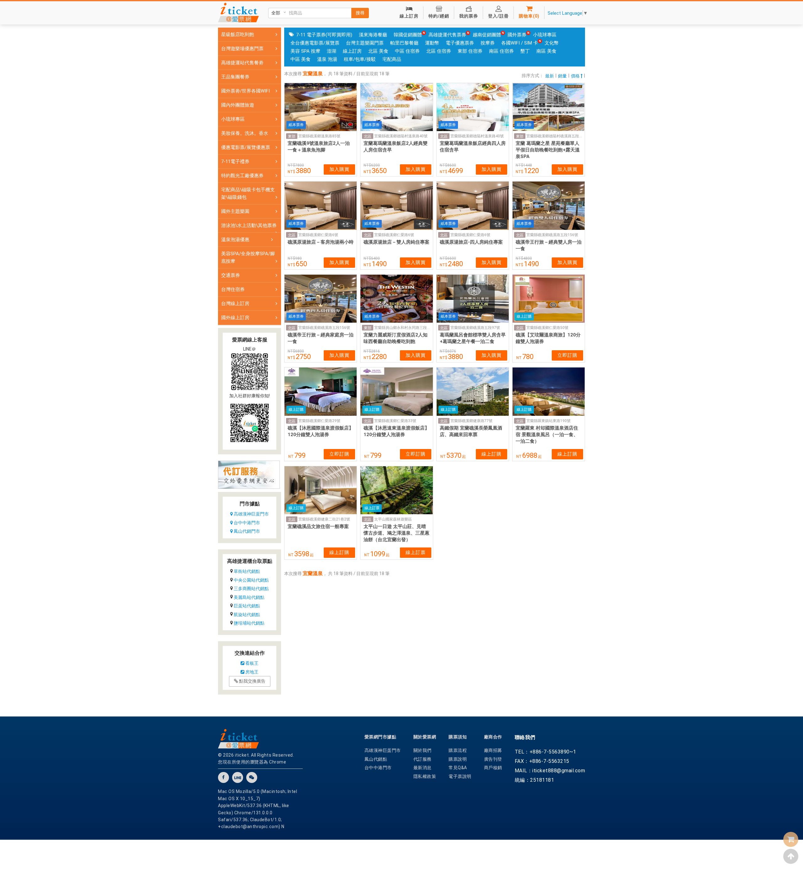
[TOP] (790, 856)
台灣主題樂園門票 (365, 43)
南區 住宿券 (501, 51)
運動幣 (432, 43)
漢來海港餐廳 (373, 35)
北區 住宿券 (438, 51)
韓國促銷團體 (408, 35)
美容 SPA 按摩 (305, 51)
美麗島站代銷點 (249, 597)
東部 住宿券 (470, 51)
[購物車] (790, 839)
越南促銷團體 (487, 35)
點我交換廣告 (251, 681)
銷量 (562, 75)
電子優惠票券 (460, 43)
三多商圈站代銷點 (251, 588)
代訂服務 (422, 759)
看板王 (251, 663)
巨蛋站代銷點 (247, 605)
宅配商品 (391, 59)
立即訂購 (567, 355)
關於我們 (422, 750)
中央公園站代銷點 (251, 580)
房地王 (251, 671)
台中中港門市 (246, 522)
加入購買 (339, 169)
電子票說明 (460, 776)
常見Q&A (458, 767)
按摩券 (488, 43)
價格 (576, 75)
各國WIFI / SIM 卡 (519, 43)
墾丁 (525, 51)
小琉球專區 (544, 35)
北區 (367, 136)
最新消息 (422, 767)
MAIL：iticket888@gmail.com (550, 771)
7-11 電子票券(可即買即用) (324, 35)
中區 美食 (300, 59)
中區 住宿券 (407, 51)
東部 (291, 136)
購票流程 (458, 750)
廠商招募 (493, 750)
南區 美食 (546, 51)
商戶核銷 (493, 767)
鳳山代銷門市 (246, 531)
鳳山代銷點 (375, 759)
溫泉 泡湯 (327, 59)
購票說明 (458, 759)
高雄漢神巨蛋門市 (251, 513)
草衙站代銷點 (247, 571)
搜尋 (360, 12)
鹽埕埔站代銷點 (249, 623)
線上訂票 (416, 552)
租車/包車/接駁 (360, 59)
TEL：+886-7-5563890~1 (545, 752)
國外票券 (517, 35)
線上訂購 (491, 454)
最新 (549, 75)
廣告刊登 (493, 759)
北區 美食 (378, 51)
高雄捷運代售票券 (447, 35)
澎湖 (331, 51)
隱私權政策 (424, 776)
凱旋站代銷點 (247, 614)
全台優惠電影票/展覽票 (314, 43)
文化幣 (552, 43)
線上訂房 (352, 51)
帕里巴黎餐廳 (404, 43)
